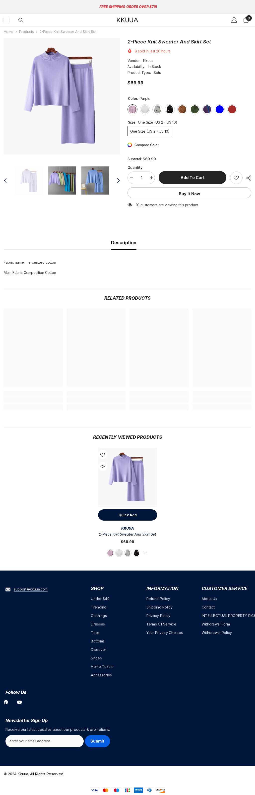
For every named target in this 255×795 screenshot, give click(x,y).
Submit (97, 741)
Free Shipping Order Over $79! (128, 6)
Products (26, 31)
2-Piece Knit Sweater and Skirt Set (127, 534)
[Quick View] (102, 466)
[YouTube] (19, 702)
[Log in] (234, 20)
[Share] (247, 178)
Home (8, 31)
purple (110, 553)
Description (123, 242)
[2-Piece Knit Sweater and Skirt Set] (127, 477)
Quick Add (128, 515)
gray (127, 553)
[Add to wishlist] (236, 178)
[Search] (21, 20)
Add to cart (193, 177)
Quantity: (135, 167)
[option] (62, 96)
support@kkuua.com (31, 589)
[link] (33, 400)
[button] (5, 180)
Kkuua (148, 60)
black (136, 553)
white (119, 553)
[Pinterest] (6, 702)
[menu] (7, 20)
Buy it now (189, 193)
